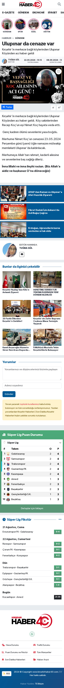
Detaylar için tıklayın (32, 508)
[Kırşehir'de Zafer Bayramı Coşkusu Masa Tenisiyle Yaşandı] (47, 308)
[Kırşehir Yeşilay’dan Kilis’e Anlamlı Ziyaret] (17, 279)
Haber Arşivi (43, 660)
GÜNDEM (23, 12)
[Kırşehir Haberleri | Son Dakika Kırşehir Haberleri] (30, 4)
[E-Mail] (21, 254)
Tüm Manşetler (44, 652)
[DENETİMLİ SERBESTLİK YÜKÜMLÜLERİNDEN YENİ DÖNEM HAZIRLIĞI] (47, 279)
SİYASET (52, 12)
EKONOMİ (38, 12)
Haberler (6, 38)
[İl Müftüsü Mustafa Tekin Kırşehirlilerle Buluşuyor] (47, 337)
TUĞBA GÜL (25, 248)
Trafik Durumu (43, 645)
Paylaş (9, 107)
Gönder (9, 394)
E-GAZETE (8, 12)
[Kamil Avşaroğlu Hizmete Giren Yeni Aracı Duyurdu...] (17, 337)
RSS (8, 674)
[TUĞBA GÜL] (10, 250)
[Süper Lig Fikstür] (60, 519)
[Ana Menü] (3, 4)
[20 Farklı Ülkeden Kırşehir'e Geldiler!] (17, 308)
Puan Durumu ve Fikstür (16, 652)
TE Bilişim (39, 684)
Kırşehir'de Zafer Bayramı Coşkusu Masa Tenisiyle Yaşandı (46, 321)
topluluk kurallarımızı (30, 404)
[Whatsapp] (32, 634)
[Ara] (59, 4)
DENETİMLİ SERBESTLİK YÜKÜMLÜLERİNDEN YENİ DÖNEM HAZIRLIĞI (45, 292)
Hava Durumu (12, 645)
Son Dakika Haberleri (15, 660)
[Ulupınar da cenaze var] (32, 84)
